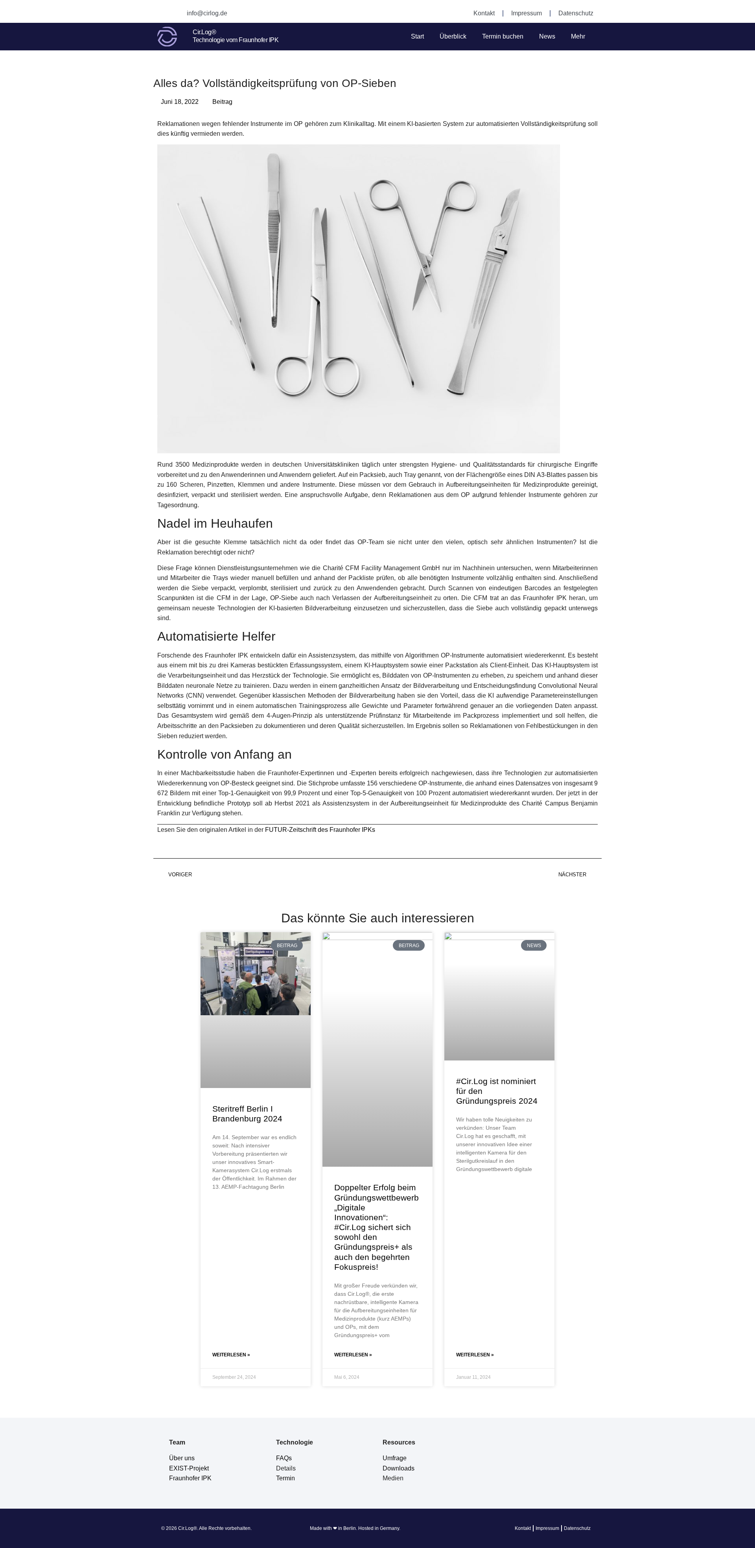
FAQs (284, 1458)
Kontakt (484, 13)
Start (417, 36)
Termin (285, 1478)
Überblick (453, 36)
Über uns (182, 1458)
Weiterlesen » (231, 1355)
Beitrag (222, 101)
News (547, 36)
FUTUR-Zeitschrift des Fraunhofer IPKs (319, 829)
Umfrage (395, 1458)
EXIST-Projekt (189, 1468)
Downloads (398, 1468)
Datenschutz (575, 13)
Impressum (526, 13)
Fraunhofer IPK (190, 1478)
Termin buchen (502, 36)
